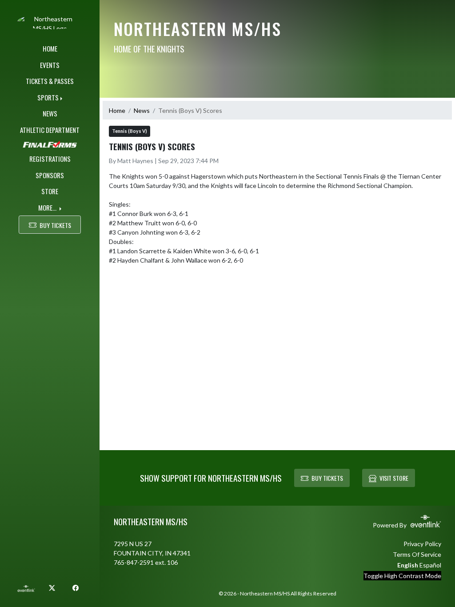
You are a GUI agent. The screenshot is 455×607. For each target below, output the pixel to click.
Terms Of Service (417, 554)
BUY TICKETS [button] (55, 225)
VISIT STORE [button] (393, 478)
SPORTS (48, 97)
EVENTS (50, 65)
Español (430, 565)
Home (117, 110)
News (142, 110)
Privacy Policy (422, 543)
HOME (50, 48)
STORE (49, 191)
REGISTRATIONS (50, 159)
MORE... (48, 207)
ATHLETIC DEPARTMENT (50, 130)
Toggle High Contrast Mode (402, 575)
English (407, 565)
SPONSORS (50, 175)
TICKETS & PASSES (50, 81)
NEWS (50, 113)
